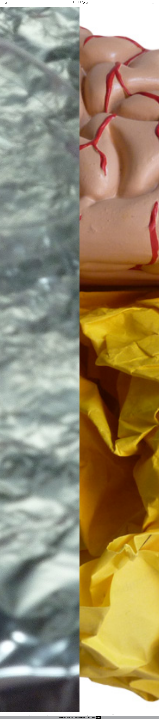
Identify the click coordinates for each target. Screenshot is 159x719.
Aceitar (98, 717)
